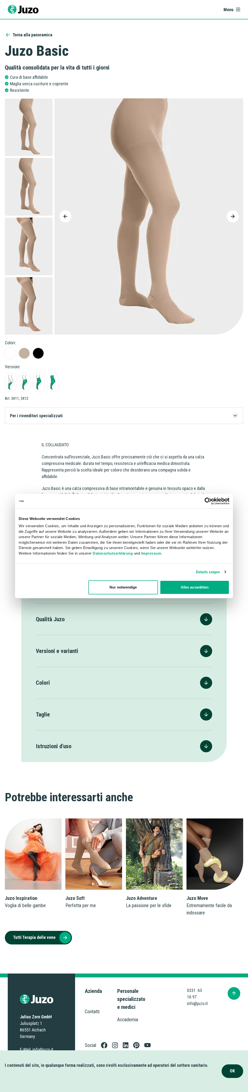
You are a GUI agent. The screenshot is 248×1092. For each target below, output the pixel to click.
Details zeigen (208, 572)
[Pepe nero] (38, 353)
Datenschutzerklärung (113, 553)
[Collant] (53, 382)
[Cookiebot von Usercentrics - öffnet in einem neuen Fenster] (208, 501)
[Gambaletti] (10, 382)
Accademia (127, 1019)
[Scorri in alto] (234, 993)
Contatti (92, 1011)
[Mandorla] (24, 353)
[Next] (233, 216)
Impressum (151, 553)
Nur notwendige (123, 587)
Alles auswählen (195, 587)
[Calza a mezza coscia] (25, 382)
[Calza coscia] (39, 382)
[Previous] (65, 216)
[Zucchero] (10, 353)
